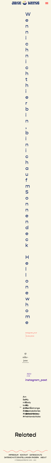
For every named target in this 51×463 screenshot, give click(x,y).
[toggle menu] (47, 3)
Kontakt (24, 455)
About (44, 457)
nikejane (25, 359)
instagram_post (31, 333)
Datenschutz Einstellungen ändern (21, 457)
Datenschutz (36, 455)
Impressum (13, 455)
